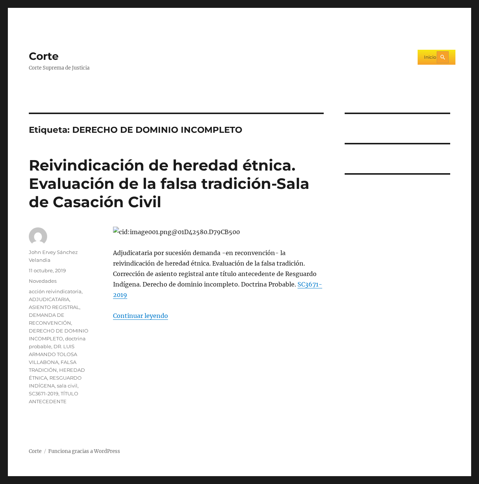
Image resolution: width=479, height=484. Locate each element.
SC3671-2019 (43, 393)
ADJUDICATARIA (49, 299)
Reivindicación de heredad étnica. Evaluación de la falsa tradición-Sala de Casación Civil (169, 183)
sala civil (67, 386)
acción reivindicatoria (55, 291)
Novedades (43, 281)
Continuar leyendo (140, 315)
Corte (44, 56)
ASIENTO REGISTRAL (54, 307)
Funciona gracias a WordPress (84, 451)
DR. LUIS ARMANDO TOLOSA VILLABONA (53, 354)
